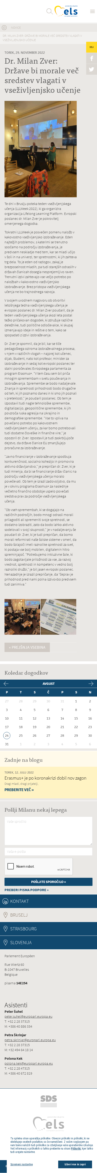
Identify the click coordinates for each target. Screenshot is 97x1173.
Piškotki (76, 1148)
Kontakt (19, 901)
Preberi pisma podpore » (27, 889)
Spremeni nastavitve (21, 1164)
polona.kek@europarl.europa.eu (29, 1063)
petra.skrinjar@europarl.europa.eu (30, 1040)
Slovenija (21, 942)
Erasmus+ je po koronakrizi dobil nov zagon (45, 778)
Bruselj (31, 915)
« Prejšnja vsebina (27, 647)
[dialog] (52, 1152)
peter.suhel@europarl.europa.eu (28, 1016)
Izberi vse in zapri (75, 1164)
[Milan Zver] (20, 11)
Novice (16, 28)
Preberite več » (19, 789)
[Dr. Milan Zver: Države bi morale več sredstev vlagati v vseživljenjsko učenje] (22, 633)
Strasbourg (23, 928)
